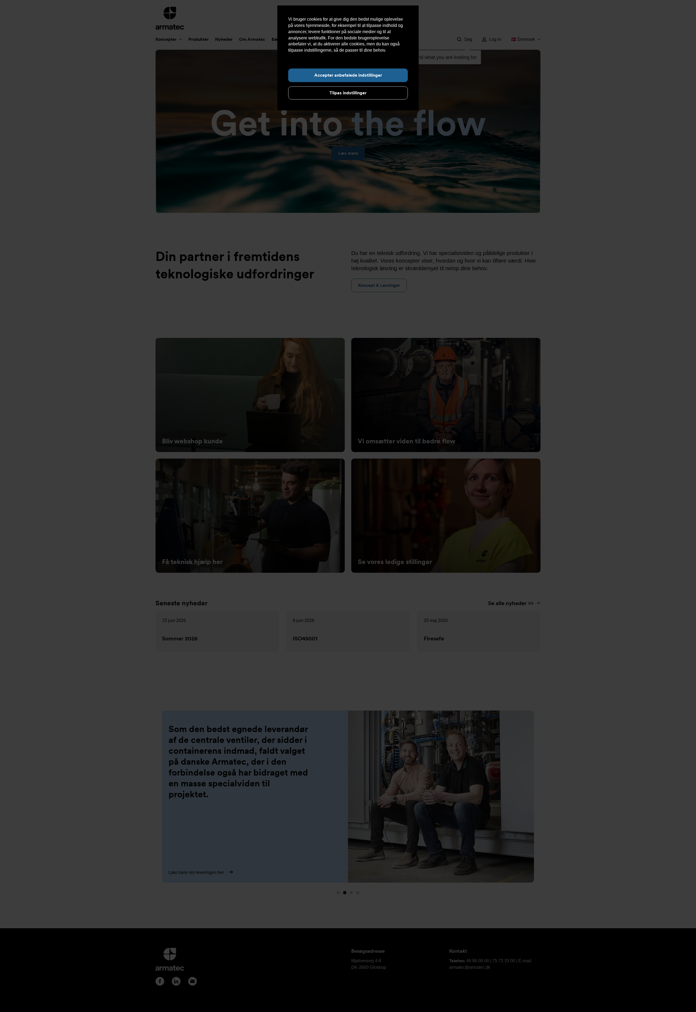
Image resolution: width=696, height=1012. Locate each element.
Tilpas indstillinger (348, 92)
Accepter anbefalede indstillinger (348, 75)
